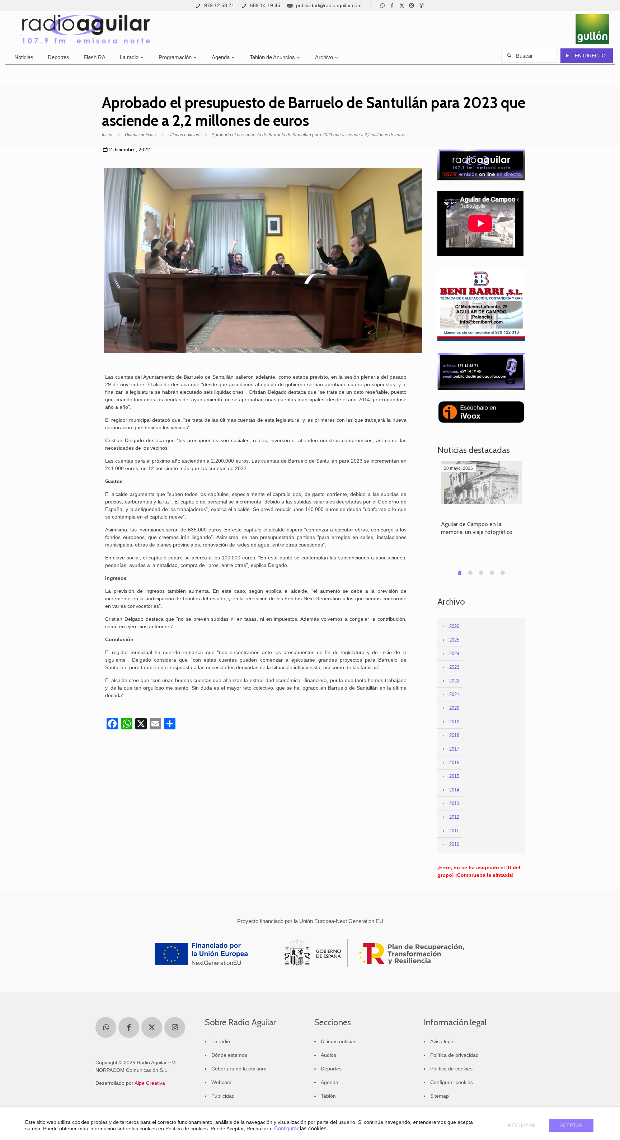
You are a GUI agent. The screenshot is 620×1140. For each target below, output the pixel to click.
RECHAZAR (521, 1125)
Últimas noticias (140, 134)
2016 (454, 762)
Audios (328, 1055)
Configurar (286, 1128)
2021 (454, 694)
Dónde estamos (229, 1055)
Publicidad (223, 1096)
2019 (454, 721)
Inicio (107, 134)
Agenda (329, 1082)
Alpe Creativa (150, 1083)
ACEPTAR (571, 1125)
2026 (454, 626)
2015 (454, 776)
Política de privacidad (454, 1055)
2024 (454, 653)
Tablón (328, 1096)
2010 (454, 844)
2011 (454, 830)
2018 (454, 735)
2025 (454, 640)
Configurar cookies (451, 1082)
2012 (454, 817)
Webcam (221, 1082)
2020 (454, 708)
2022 (454, 680)
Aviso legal (442, 1041)
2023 (454, 667)
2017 (454, 749)
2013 (454, 803)
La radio (220, 1041)
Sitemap (439, 1096)
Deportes (331, 1069)
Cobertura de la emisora (239, 1069)
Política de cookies (451, 1069)
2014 (454, 790)
